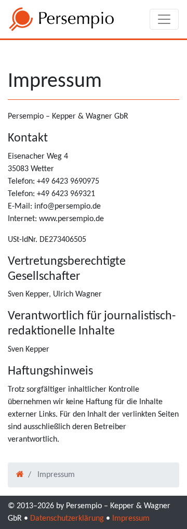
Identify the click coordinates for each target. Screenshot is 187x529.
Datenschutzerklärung (67, 518)
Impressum (131, 518)
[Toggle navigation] (164, 19)
